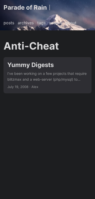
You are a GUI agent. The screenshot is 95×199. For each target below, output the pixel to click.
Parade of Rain (25, 7)
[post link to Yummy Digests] (47, 75)
